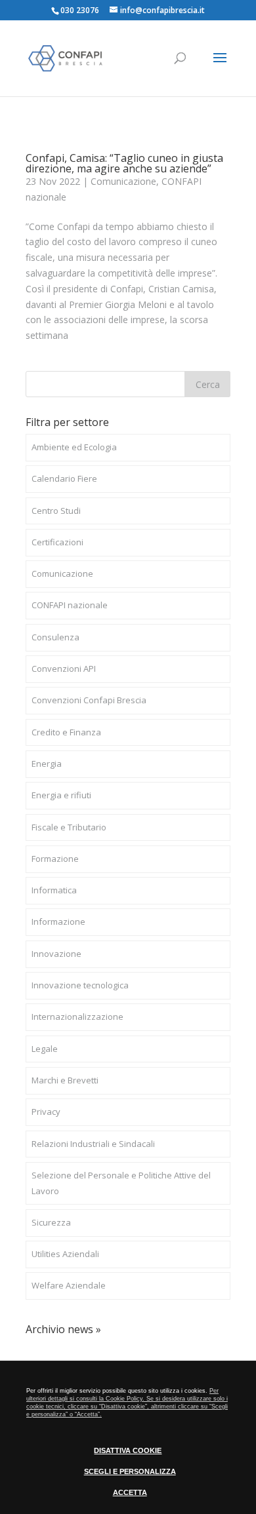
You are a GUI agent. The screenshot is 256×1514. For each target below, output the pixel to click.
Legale (45, 1049)
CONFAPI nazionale (70, 605)
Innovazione (56, 954)
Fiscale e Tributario (69, 827)
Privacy (46, 1111)
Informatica (54, 890)
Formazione (55, 858)
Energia (47, 763)
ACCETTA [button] (130, 1492)
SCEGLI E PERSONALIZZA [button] (130, 1471)
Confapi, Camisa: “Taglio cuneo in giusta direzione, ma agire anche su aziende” (124, 163)
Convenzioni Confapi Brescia (89, 700)
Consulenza (55, 637)
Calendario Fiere (64, 478)
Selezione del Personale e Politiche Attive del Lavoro (121, 1183)
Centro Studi (56, 510)
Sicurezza (51, 1222)
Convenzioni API (64, 668)
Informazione (58, 921)
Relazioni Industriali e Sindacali (93, 1144)
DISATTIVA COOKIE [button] (127, 1450)
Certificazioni (57, 542)
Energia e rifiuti (61, 795)
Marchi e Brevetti (65, 1080)
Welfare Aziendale (69, 1285)
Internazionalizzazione (77, 1016)
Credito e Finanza (66, 732)
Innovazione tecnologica (80, 985)
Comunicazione (123, 181)
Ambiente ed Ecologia (74, 447)
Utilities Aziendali (65, 1254)
